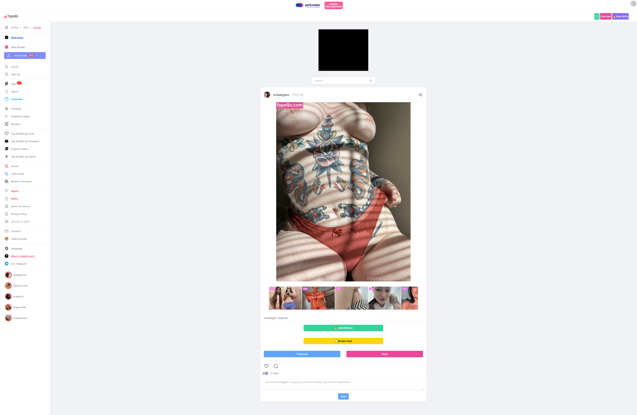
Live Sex (606, 16)
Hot (26, 27)
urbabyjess (281, 95)
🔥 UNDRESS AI (343, 328)
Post (343, 396)
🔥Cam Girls (620, 16)
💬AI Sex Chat (343, 341)
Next (385, 354)
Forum (37, 27)
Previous (302, 354)
